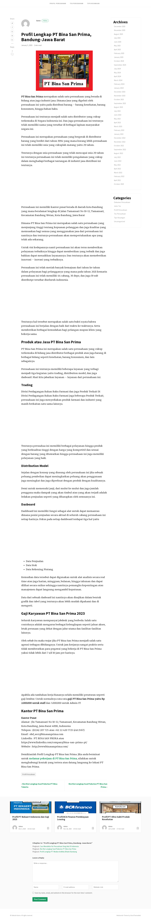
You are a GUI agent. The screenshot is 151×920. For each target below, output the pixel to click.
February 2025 (119, 53)
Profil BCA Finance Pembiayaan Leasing (73, 818)
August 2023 (118, 107)
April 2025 (117, 49)
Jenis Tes (117, 206)
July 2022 (117, 157)
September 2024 (120, 65)
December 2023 (119, 92)
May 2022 (117, 165)
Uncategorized (119, 221)
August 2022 (118, 153)
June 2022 (117, 161)
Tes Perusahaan (76, 3)
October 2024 (119, 61)
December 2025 (119, 26)
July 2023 (117, 111)
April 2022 (117, 169)
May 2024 (117, 72)
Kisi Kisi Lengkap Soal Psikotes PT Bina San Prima (58, 849)
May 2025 (117, 45)
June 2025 (117, 42)
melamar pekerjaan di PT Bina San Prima (53, 758)
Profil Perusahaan (58, 3)
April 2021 (117, 180)
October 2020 (119, 184)
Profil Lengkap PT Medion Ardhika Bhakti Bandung (58, 852)
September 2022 (120, 149)
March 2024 (118, 80)
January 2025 (118, 57)
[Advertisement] (64, 187)
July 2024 (117, 69)
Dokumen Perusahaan (122, 202)
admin (41, 21)
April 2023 (117, 122)
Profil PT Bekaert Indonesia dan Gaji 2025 (30, 818)
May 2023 (117, 119)
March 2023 (118, 126)
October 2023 (119, 99)
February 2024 (119, 84)
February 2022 (119, 176)
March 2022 (118, 172)
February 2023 (119, 130)
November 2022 (119, 142)
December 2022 (119, 138)
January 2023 (118, 134)
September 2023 (120, 103)
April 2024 (117, 76)
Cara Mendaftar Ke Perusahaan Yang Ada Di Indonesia (59, 846)
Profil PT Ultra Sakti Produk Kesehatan (116, 818)
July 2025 (117, 38)
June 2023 (117, 115)
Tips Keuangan (93, 3)
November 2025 (119, 30)
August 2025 (118, 34)
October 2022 (119, 145)
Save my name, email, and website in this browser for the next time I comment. (63, 893)
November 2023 (119, 96)
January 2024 (118, 88)
